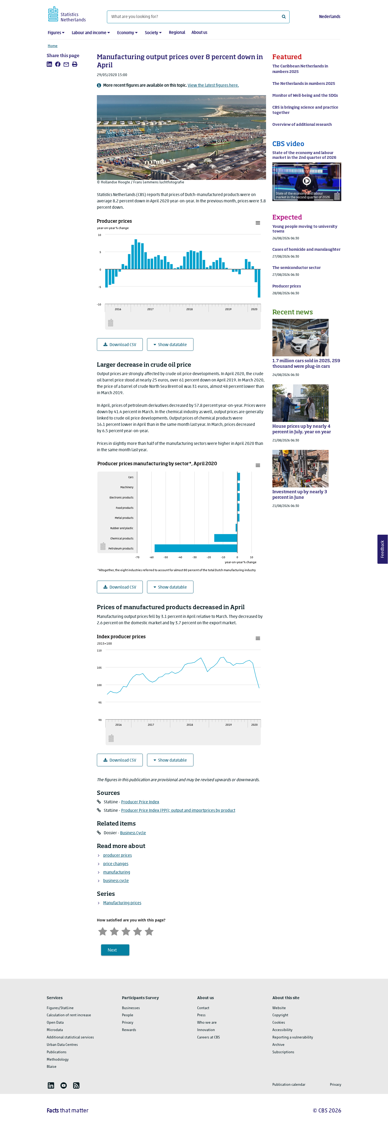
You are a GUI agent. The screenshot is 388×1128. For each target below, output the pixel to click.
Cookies (278, 1022)
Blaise (51, 1067)
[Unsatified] (114, 930)
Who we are (207, 1022)
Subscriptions (283, 1052)
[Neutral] (126, 930)
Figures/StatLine (60, 1008)
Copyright (280, 1015)
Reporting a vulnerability (292, 1037)
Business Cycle (133, 833)
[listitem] (49, 64)
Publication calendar (288, 1085)
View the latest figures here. (213, 85)
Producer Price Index (140, 802)
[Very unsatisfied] (102, 930)
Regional (177, 33)
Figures (54, 33)
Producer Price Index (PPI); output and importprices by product (178, 811)
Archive (278, 1045)
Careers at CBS (208, 1037)
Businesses (131, 1008)
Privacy (127, 1022)
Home (53, 46)
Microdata (55, 1030)
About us (199, 33)
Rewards (129, 1030)
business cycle (116, 881)
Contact (203, 1008)
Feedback (383, 549)
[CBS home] (72, 13)
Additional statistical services (70, 1037)
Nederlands (329, 17)
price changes (115, 864)
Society (151, 33)
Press (201, 1015)
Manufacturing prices (122, 903)
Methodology (58, 1059)
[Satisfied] (137, 930)
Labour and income (89, 33)
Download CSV (123, 345)
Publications (57, 1052)
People (127, 1015)
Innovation (206, 1030)
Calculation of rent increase (69, 1015)
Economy (125, 33)
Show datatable (172, 345)
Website (279, 1008)
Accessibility (282, 1030)
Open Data (55, 1022)
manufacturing (116, 872)
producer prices (117, 856)
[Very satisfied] (149, 930)
